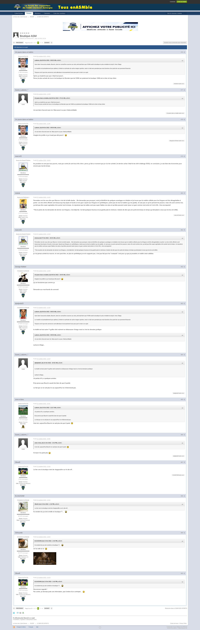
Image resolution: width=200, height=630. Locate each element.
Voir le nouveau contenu (174, 13)
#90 (182, 573)
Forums (28, 13)
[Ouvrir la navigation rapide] (185, 13)
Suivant (46, 42)
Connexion (172, 1)
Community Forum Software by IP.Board (177, 626)
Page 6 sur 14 (28, 42)
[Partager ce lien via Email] (17, 612)
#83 (182, 303)
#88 (182, 496)
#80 (182, 193)
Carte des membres (59, 13)
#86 (182, 434)
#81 (182, 230)
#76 (182, 52)
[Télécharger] (23, 612)
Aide (37, 627)
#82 (182, 266)
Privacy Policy (183, 623)
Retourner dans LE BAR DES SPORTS (176, 608)
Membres (38, 13)
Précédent (19, 42)
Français (31, 627)
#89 (182, 533)
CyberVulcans (19, 13)
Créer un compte (182, 1)
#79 (182, 156)
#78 (182, 119)
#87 (182, 462)
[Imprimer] (20, 612)
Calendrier (47, 13)
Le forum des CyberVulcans (20, 623)
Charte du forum (174, 623)
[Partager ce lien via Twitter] (14, 612)
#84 (182, 354)
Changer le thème (21, 627)
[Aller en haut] (100, 627)
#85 (182, 399)
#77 (182, 90)
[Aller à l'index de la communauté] (34, 7)
